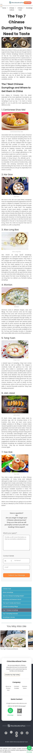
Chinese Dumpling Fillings (10, 606)
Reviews (24, 686)
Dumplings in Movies (9, 617)
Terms (24, 688)
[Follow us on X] (11, 732)
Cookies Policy (6, 752)
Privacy (8, 688)
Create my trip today (12, 675)
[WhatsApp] (10, 710)
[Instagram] (21, 733)
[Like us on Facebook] (6, 733)
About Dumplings (8, 592)
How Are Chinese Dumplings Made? (13, 596)
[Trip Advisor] (16, 735)
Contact (16, 686)
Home (4, 8)
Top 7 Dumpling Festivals (10, 614)
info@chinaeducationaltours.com (16, 703)
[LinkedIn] (16, 733)
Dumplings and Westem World (12, 599)
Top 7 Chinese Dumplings (10, 610)
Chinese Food (20, 9)
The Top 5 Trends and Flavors (12, 603)
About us (8, 686)
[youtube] (27, 733)
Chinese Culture (11, 9)
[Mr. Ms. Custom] (7, 560)
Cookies (16, 688)
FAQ (8, 690)
